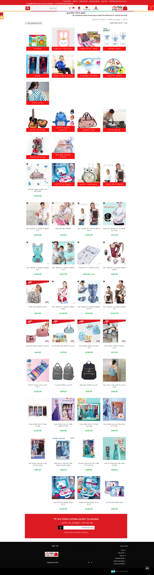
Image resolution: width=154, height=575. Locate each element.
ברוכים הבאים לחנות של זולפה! (117, 1)
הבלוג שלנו (121, 553)
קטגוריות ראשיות (114, 19)
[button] (1, 14)
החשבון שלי (96, 9)
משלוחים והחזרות (94, 1)
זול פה (125, 19)
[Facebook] (91, 562)
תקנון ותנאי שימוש (119, 561)
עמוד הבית (104, 1)
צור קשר (75, 1)
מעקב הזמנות (67, 1)
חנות (79, 9)
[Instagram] (89, 562)
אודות (122, 550)
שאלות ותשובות (119, 558)
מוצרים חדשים (83, 1)
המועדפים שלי (86, 9)
